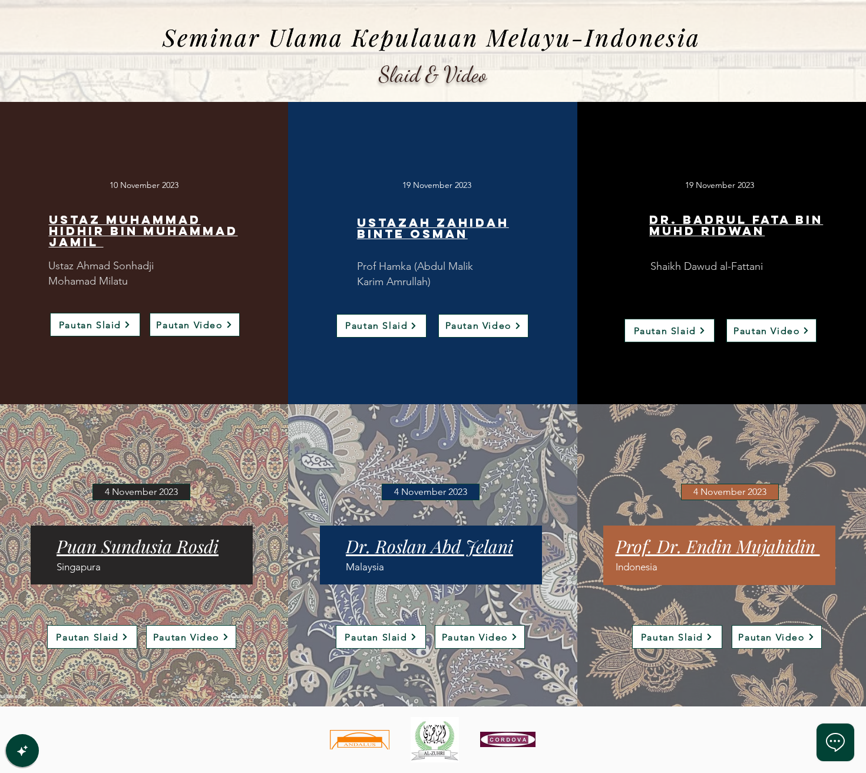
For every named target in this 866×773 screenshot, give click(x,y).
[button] (141, 492)
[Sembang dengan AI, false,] (22, 750)
